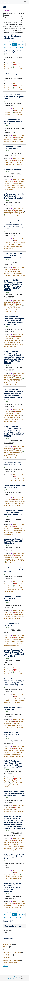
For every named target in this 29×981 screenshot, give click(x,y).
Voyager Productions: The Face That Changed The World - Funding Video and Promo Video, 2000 (14, 653)
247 (23, 44)
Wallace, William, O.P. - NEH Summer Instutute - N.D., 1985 (14, 857)
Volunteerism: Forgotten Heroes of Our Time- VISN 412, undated (13, 570)
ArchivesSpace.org (13, 979)
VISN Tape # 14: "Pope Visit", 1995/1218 (12, 147)
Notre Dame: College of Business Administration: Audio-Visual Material (13, 246)
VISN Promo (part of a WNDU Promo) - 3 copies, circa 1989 (13, 121)
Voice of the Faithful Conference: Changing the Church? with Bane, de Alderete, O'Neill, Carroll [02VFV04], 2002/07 (14, 320)
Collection (6, 947)
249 (10, 47)
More (4, 965)
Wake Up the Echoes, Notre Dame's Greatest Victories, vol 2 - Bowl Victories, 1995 (14, 793)
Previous (7, 41)
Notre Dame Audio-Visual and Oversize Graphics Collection (14, 750)
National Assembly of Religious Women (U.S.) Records (14, 528)
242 (23, 41)
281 (17, 47)
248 (5, 47)
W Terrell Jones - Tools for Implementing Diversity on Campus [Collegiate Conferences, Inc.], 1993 (14, 682)
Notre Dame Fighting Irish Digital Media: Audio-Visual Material (14, 784)
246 (18, 44)
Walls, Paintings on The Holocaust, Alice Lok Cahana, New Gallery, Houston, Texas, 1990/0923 (12, 887)
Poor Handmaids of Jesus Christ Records (12, 271)
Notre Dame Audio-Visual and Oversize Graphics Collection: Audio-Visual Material (14, 754)
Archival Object (7, 944)
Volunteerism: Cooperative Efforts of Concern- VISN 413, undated (14, 541)
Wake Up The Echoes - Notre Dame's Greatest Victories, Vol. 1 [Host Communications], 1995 (13, 764)
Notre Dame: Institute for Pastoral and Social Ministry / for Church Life (14, 842)
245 (14, 44)
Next (22, 47)
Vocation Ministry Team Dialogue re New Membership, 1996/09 (13, 255)
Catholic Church (8, 955)
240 (14, 41)
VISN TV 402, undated (12, 169)
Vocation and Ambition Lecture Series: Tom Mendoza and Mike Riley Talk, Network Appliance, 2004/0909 (13, 225)
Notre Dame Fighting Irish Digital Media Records (13, 781)
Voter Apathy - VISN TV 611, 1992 (12, 624)
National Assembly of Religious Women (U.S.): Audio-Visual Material (14, 532)
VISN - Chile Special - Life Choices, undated (13, 52)
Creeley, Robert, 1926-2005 (11, 960)
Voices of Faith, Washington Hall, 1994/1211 (14, 486)
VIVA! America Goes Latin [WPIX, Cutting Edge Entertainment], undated (14, 196)
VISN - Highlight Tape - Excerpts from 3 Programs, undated (14, 97)
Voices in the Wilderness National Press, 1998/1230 (14, 464)
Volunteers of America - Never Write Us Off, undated (13, 598)
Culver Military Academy (10, 962)
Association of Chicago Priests (12, 952)
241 (18, 41)
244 (10, 44)
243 (5, 44)
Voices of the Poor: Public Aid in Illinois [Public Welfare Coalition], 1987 (13, 512)
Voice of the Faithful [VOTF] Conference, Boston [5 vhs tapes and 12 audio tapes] (13, 310)
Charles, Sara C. (8, 957)
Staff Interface (16, 977)
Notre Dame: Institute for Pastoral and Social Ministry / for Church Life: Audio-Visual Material (14, 848)
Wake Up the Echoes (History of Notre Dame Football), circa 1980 (12, 734)
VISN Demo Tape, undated (14, 74)
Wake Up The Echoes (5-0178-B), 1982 (13, 708)
